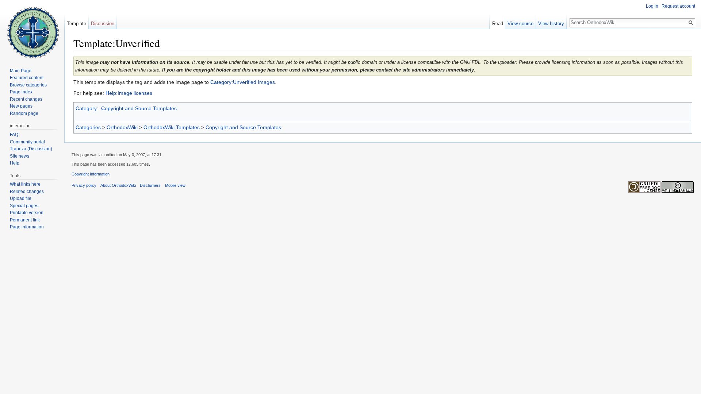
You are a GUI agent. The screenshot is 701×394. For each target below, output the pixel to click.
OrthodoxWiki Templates (171, 127)
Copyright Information (91, 174)
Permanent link (25, 220)
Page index (21, 91)
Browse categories (28, 85)
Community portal (27, 141)
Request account (678, 6)
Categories (88, 127)
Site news (19, 156)
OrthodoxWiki (122, 127)
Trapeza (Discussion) (31, 148)
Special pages (24, 205)
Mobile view (175, 185)
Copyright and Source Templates (139, 108)
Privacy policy (84, 185)
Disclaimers (150, 185)
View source (520, 23)
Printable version (26, 212)
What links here (25, 184)
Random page (24, 113)
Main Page (20, 70)
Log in (652, 6)
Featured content (26, 77)
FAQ (14, 134)
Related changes (27, 191)
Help (14, 163)
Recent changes (26, 99)
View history (551, 23)
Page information (27, 226)
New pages (21, 106)
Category (86, 108)
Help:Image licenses (129, 93)
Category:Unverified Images (242, 82)
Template (76, 23)
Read (497, 23)
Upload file (20, 198)
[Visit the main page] (32, 29)
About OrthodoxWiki (118, 185)
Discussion (102, 23)
